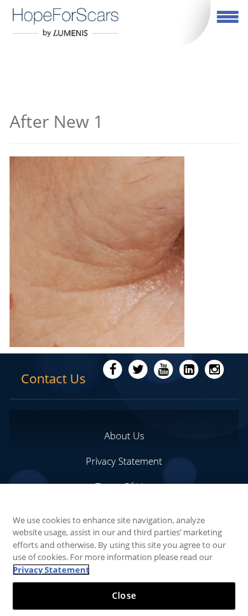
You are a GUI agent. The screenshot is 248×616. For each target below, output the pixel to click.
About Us (124, 435)
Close (124, 595)
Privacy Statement (124, 461)
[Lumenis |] (66, 22)
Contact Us (53, 378)
